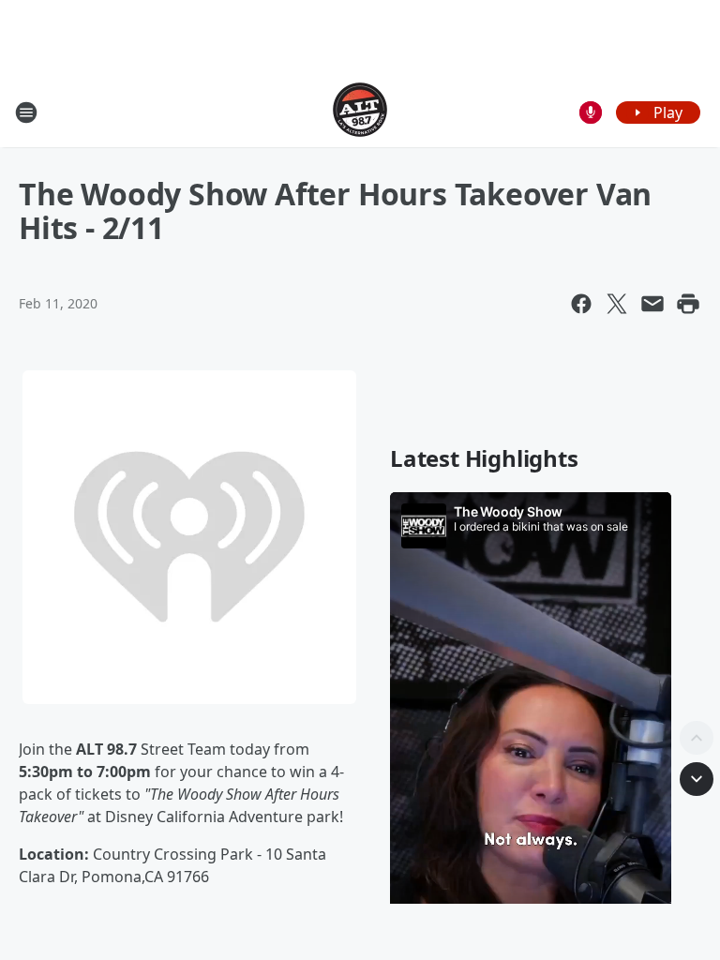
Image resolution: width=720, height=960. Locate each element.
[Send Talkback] (590, 112)
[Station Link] (360, 112)
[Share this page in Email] (652, 304)
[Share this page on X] (617, 304)
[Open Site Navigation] (26, 112)
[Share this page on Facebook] (581, 304)
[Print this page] (688, 304)
